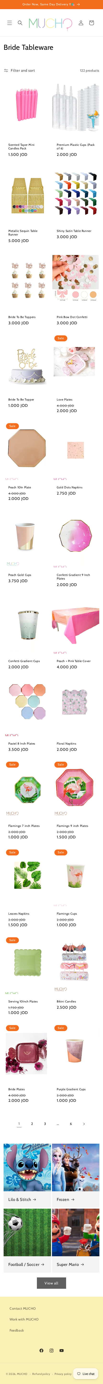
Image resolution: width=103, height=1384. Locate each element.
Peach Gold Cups (19, 575)
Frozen (63, 1199)
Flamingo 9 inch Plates (72, 826)
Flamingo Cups (67, 913)
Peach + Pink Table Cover (74, 661)
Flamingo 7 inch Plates (24, 826)
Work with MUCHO (24, 1319)
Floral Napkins (66, 743)
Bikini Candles (66, 1001)
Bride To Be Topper (21, 399)
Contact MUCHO (23, 1308)
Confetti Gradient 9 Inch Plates (73, 576)
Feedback (17, 1330)
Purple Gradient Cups (71, 1089)
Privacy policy (63, 1374)
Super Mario (68, 1264)
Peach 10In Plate (19, 487)
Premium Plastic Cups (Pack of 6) (76, 146)
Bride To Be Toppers (21, 317)
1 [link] (19, 1124)
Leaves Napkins (18, 913)
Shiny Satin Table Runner (74, 231)
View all (51, 1283)
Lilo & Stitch (19, 1199)
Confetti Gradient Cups (24, 661)
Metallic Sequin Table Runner (23, 232)
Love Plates (65, 399)
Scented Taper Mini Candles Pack (21, 146)
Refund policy (41, 1374)
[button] (9, 23)
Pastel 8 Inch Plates (21, 743)
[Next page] (84, 1124)
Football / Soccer (23, 1264)
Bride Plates (16, 1089)
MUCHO (22, 1374)
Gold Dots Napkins (69, 487)
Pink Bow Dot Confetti (72, 317)
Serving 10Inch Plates (23, 1001)
